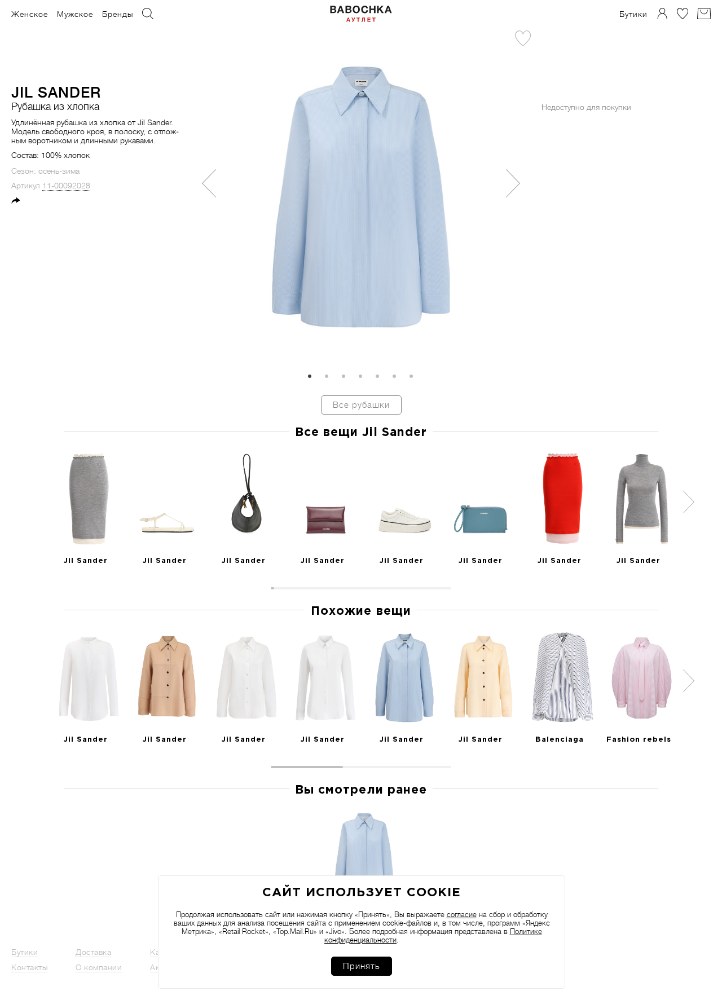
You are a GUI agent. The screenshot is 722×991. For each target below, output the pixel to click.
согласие (462, 914)
